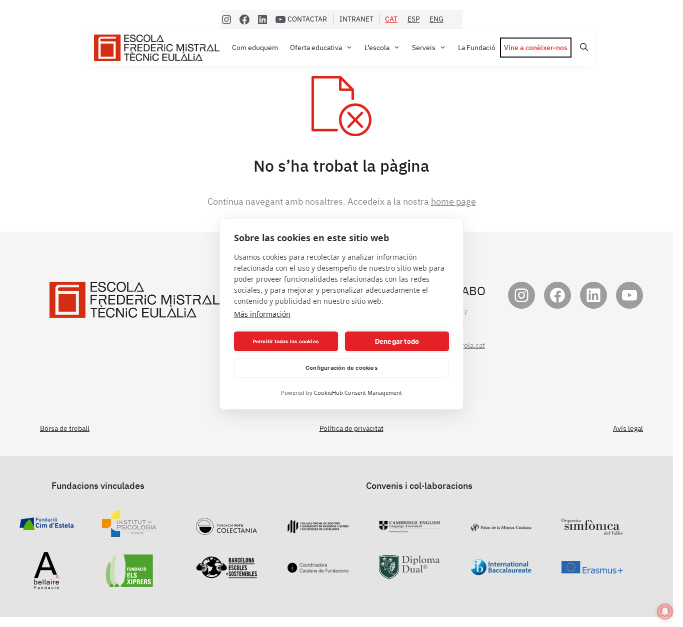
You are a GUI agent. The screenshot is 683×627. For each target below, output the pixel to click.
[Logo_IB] (501, 569)
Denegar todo (397, 341)
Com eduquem (255, 47)
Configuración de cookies (342, 367)
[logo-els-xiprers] (129, 581)
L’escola (377, 47)
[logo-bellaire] (46, 583)
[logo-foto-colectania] (226, 529)
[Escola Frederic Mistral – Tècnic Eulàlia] (159, 48)
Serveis (424, 47)
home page (453, 201)
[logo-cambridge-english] (409, 526)
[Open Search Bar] (583, 47)
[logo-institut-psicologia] (129, 531)
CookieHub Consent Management (358, 392)
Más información (262, 313)
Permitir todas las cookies (286, 341)
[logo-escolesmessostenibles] (226, 572)
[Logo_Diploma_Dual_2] (409, 573)
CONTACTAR (307, 19)
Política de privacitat (352, 428)
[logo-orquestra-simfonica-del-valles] (592, 529)
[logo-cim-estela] (47, 524)
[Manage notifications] (665, 611)
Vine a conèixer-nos (536, 47)
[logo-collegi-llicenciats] (318, 527)
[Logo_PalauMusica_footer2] (501, 526)
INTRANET (357, 19)
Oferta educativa (316, 47)
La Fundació (477, 47)
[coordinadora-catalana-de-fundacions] (318, 567)
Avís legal (628, 428)
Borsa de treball (65, 428)
